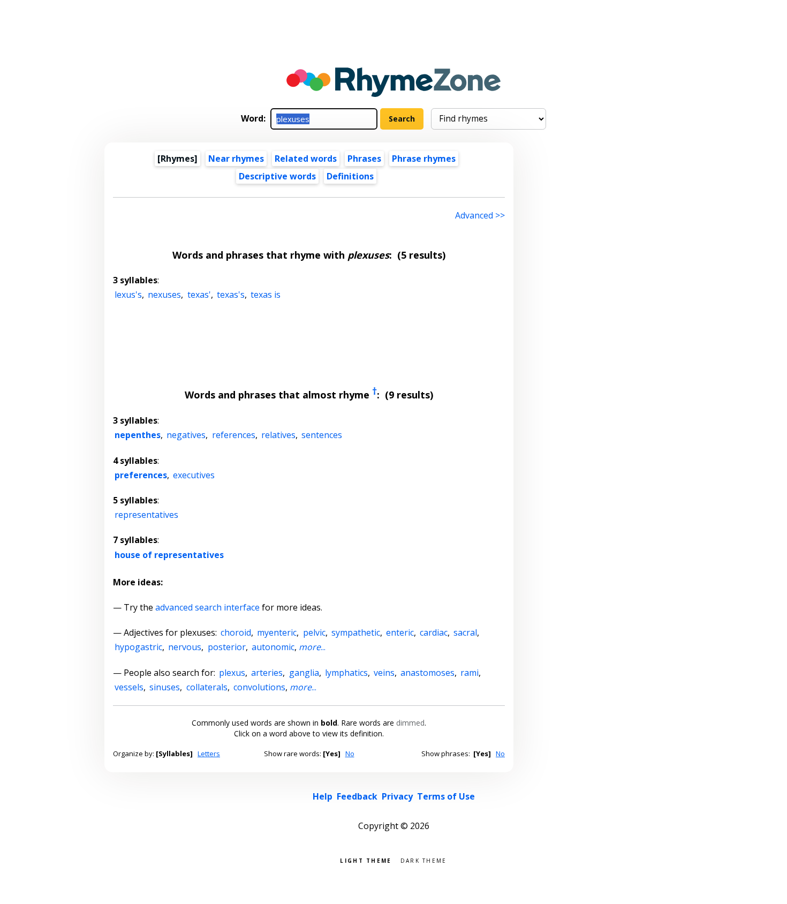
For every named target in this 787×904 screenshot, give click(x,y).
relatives (278, 435)
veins (384, 673)
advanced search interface (207, 607)
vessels (129, 687)
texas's (231, 294)
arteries (267, 673)
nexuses (164, 294)
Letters (209, 753)
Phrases (364, 158)
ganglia (304, 673)
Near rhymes (236, 158)
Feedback (357, 796)
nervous (184, 647)
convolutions (259, 687)
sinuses (164, 687)
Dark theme (423, 860)
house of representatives (169, 555)
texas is (266, 294)
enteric (400, 632)
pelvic (314, 632)
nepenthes (138, 435)
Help (322, 796)
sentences (321, 435)
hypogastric (138, 647)
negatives (186, 435)
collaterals (207, 687)
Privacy (397, 796)
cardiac (434, 632)
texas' (199, 294)
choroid (236, 632)
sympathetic (355, 632)
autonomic (273, 647)
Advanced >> (480, 215)
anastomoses (427, 673)
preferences (141, 475)
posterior (227, 647)
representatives (146, 515)
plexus (232, 673)
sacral (465, 632)
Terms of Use (446, 796)
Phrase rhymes (424, 158)
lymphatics (346, 673)
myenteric (277, 632)
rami (469, 673)
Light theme (365, 860)
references (233, 435)
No (349, 753)
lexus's (128, 294)
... (312, 647)
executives (194, 475)
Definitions (350, 176)
